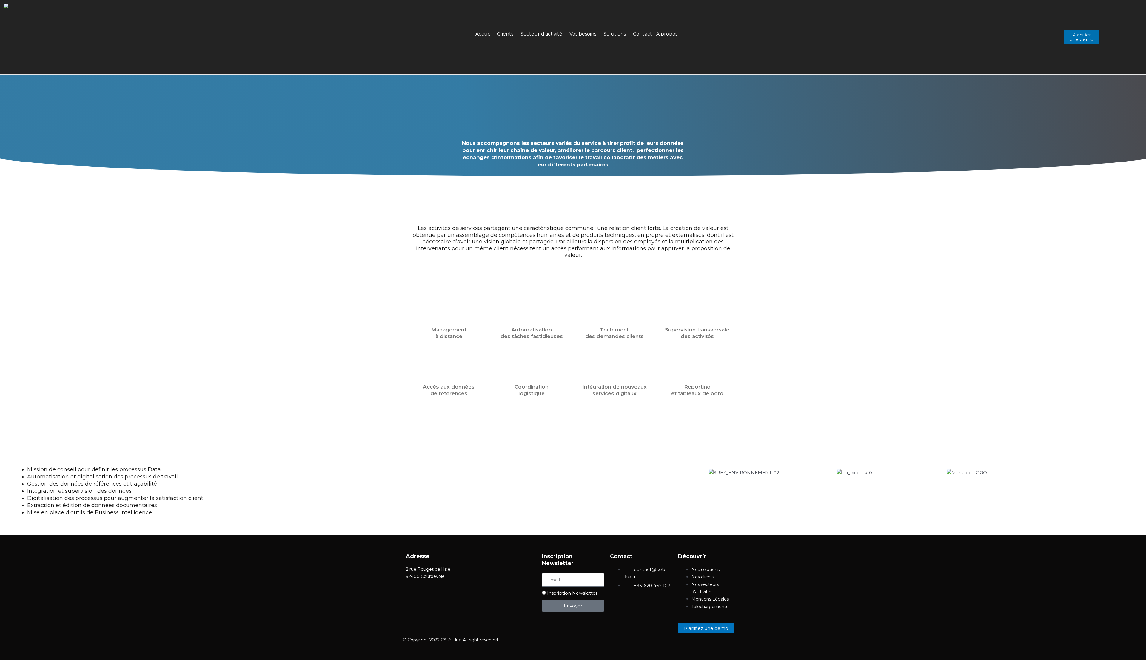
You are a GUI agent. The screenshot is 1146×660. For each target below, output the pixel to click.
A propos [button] (666, 34)
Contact (642, 34)
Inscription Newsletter (572, 593)
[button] (506, 34)
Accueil (484, 34)
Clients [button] (505, 34)
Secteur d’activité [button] (541, 34)
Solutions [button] (614, 34)
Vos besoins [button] (582, 34)
